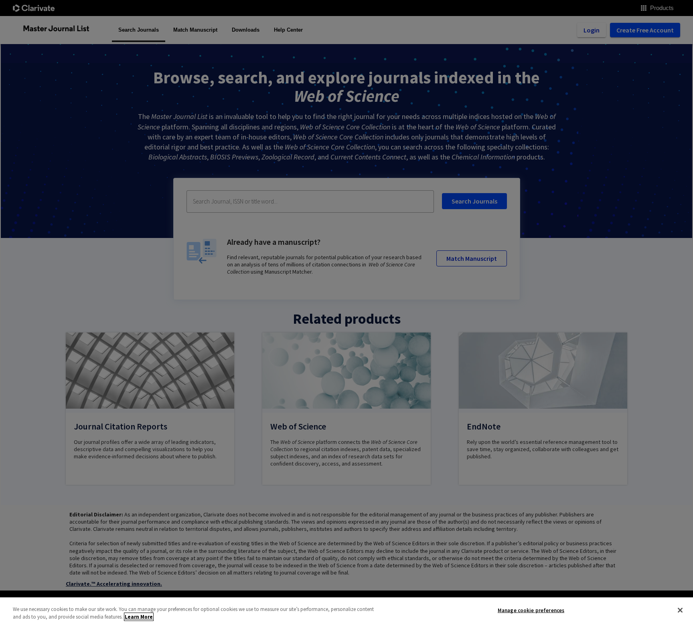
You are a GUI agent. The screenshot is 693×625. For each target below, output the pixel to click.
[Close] (680, 610)
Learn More (139, 616)
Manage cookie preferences (531, 610)
